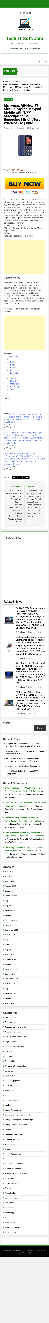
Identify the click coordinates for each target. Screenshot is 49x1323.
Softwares (9, 1208)
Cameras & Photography (14, 1046)
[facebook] (19, 13)
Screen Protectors (12, 1198)
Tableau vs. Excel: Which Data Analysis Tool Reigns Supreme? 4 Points (25, 809)
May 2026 (8, 871)
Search (6, 723)
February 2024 (10, 959)
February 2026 (10, 886)
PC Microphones (11, 1183)
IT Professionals (11, 1100)
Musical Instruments (13, 1169)
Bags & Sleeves (11, 1042)
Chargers (8, 1051)
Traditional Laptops (12, 1227)
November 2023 (11, 969)
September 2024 (11, 930)
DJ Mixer (8, 1086)
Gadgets (8, 100)
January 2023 (10, 998)
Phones (8, 1188)
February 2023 (10, 993)
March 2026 (9, 881)
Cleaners (8, 1056)
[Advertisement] (24, 257)
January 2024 (10, 964)
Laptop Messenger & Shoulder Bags (19, 1120)
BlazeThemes (25, 1253)
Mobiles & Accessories (14, 1164)
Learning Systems (12, 1139)
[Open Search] (39, 61)
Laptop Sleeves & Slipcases (16, 1125)
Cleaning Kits (10, 1061)
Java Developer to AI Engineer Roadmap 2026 (23, 766)
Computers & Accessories (15, 1066)
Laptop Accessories (13, 1110)
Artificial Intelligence (13, 1032)
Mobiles (8, 1159)
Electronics (9, 1090)
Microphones (10, 1144)
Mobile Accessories (13, 1154)
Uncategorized (10, 1232)
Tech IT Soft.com (24, 38)
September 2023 (11, 979)
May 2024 (8, 950)
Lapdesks (8, 1105)
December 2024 (11, 920)
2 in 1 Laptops (10, 1017)
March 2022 (9, 1003)
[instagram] (21, 13)
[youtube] (29, 13)
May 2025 (8, 906)
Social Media (10, 1203)
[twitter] (24, 13)
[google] (26, 13)
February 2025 (10, 910)
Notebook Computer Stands (16, 1173)
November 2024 (11, 925)
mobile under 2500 (20, 477)
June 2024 (9, 945)
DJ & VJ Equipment (12, 1081)
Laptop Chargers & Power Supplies (18, 1115)
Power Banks (10, 1193)
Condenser (9, 1071)
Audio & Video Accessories (16, 1037)
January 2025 (10, 915)
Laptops (8, 1129)
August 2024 (10, 935)
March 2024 (9, 954)
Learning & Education (13, 1134)
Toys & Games (10, 1222)
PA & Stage (9, 1178)
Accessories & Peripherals (15, 1027)
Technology (9, 1213)
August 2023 (10, 984)
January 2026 (10, 891)
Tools (7, 1217)
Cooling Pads (10, 1076)
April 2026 (9, 876)
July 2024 (8, 940)
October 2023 (10, 974)
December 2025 (11, 896)
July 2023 (8, 989)
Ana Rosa (9, 128)
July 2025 (8, 901)
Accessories (10, 1022)
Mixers (7, 1149)
